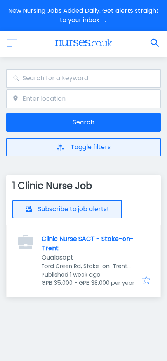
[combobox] (83, 78)
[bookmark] (146, 280)
